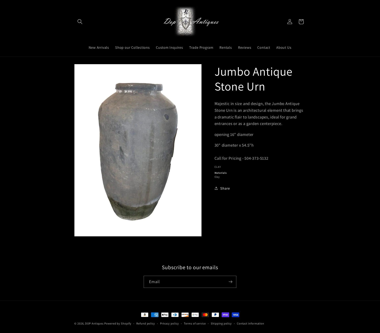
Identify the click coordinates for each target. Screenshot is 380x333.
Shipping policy (221, 323)
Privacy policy (169, 323)
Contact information (250, 323)
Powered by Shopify (117, 323)
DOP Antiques (94, 323)
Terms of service (195, 323)
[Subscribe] (230, 282)
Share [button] (225, 188)
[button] (80, 21)
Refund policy (145, 323)
